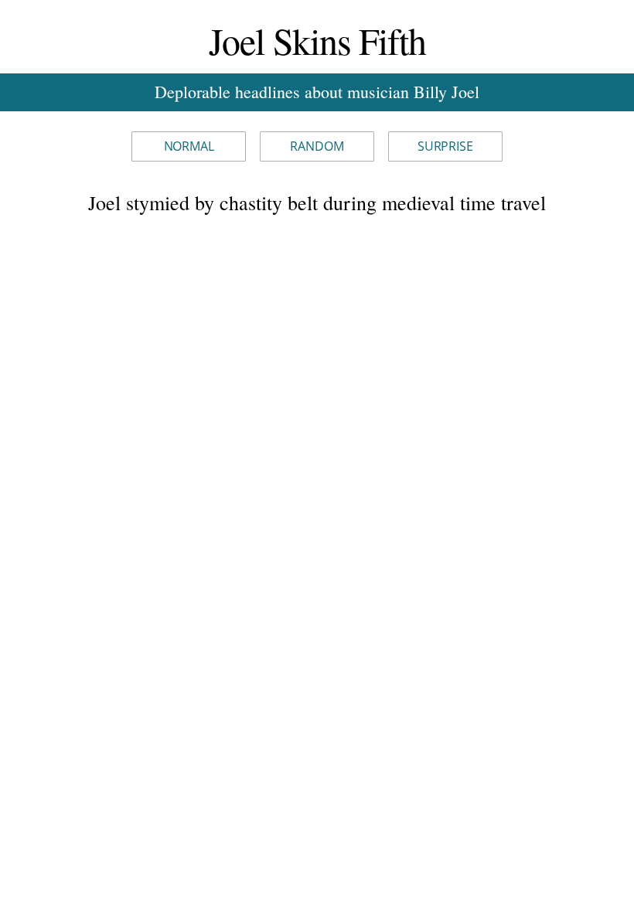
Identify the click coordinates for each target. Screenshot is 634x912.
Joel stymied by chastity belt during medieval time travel (317, 202)
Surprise (445, 146)
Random (316, 146)
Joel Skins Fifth (317, 40)
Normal (189, 146)
